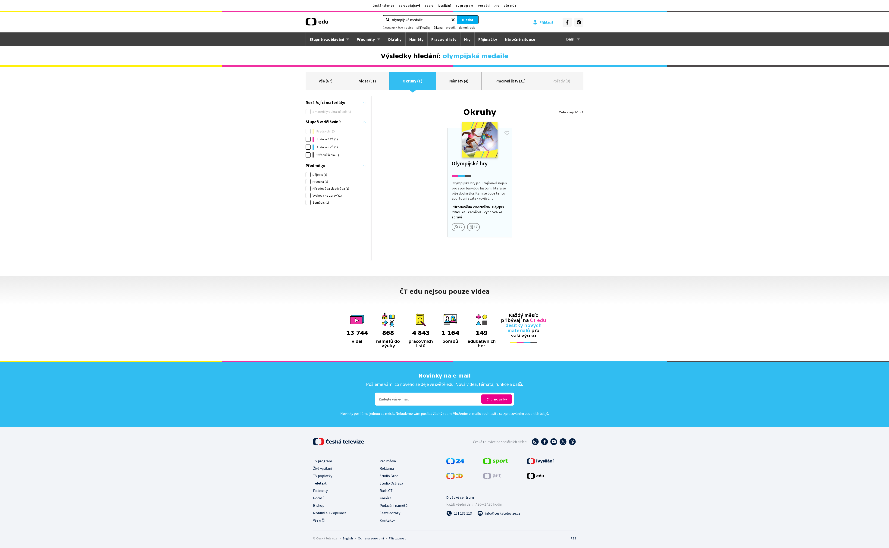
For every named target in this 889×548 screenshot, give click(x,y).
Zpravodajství (409, 5)
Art (497, 5)
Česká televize (383, 5)
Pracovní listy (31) (510, 81)
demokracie (467, 27)
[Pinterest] (578, 22)
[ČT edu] (317, 23)
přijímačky (423, 27)
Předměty (366, 39)
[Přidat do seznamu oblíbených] (506, 133)
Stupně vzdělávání (327, 39)
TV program (464, 5)
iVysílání (444, 5)
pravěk (451, 27)
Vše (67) (325, 81)
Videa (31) (367, 81)
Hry (467, 39)
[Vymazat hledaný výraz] (453, 20)
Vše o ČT (510, 5)
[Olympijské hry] (480, 182)
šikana (438, 27)
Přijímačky (487, 39)
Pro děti (484, 5)
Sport (429, 5)
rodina (408, 27)
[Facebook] (567, 22)
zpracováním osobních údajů (525, 413)
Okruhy (395, 39)
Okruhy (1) (412, 81)
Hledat (467, 19)
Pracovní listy (444, 39)
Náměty (416, 39)
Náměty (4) (458, 81)
